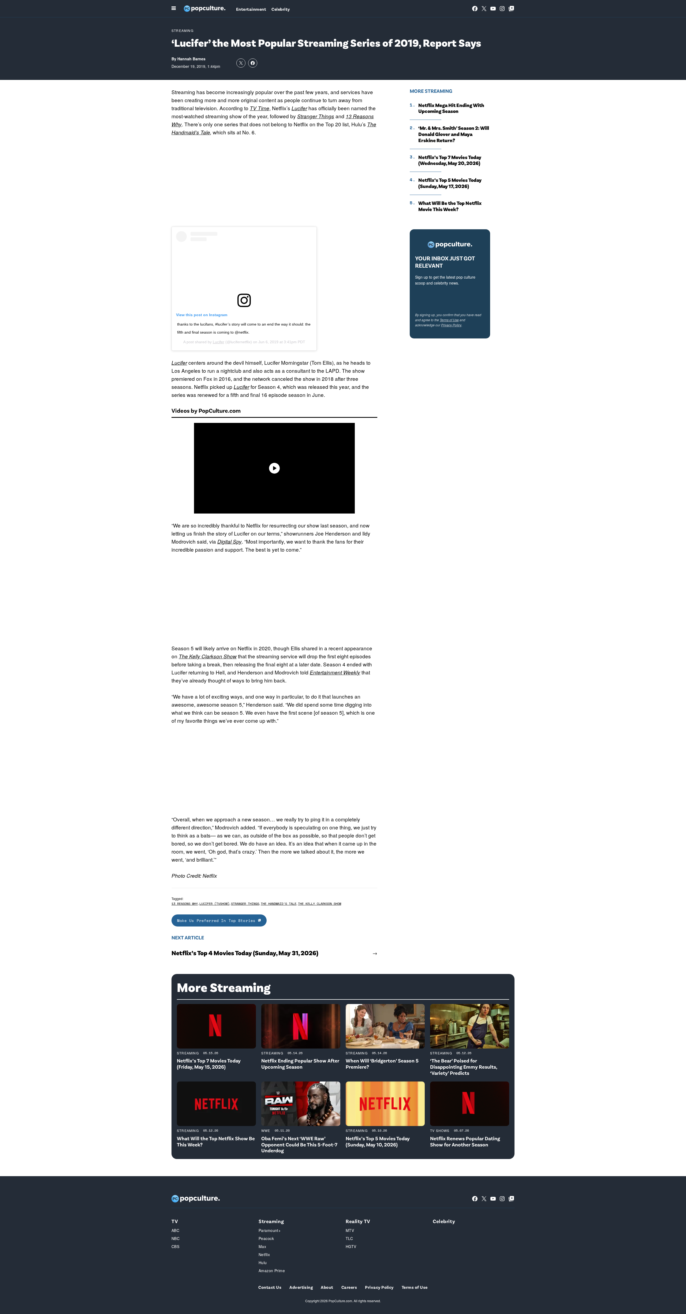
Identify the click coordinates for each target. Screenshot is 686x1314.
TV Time (259, 108)
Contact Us (269, 1287)
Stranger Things (315, 116)
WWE (265, 1130)
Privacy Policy (451, 325)
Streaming (182, 30)
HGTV (351, 1246)
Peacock (266, 1238)
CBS (175, 1246)
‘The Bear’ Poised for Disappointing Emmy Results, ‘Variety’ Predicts (463, 1066)
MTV (350, 1230)
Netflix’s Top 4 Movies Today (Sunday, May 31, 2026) (245, 953)
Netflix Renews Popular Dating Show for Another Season (465, 1141)
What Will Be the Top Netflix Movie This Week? (450, 206)
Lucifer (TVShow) (214, 903)
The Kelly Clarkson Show (208, 656)
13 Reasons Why (185, 903)
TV (175, 1221)
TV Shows (440, 1130)
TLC (349, 1238)
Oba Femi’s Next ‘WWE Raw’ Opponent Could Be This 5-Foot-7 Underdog (299, 1144)
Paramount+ (270, 1230)
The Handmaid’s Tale (278, 903)
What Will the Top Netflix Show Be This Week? (216, 1141)
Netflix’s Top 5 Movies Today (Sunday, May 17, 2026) (450, 183)
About (327, 1287)
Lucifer (299, 108)
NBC (176, 1238)
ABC (175, 1230)
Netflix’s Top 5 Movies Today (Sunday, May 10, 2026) (378, 1141)
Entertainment (251, 9)
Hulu (263, 1262)
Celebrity (280, 9)
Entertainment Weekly (335, 672)
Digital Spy (229, 541)
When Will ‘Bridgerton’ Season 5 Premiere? (382, 1063)
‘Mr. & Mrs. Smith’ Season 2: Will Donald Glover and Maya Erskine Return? (453, 134)
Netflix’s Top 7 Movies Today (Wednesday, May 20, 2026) (449, 160)
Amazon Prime (272, 1270)
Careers (349, 1287)
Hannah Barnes (191, 58)
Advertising (301, 1287)
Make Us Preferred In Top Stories (217, 920)
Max (262, 1246)
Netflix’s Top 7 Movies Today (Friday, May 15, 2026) (209, 1063)
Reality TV (358, 1221)
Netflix (264, 1254)
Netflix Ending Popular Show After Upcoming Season (300, 1063)
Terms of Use (449, 320)
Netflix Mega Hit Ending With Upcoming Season (451, 108)
